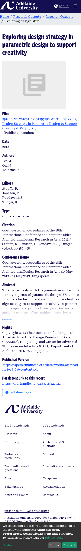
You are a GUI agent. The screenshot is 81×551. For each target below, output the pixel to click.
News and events (16, 494)
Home (4, 16)
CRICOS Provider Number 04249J (27, 521)
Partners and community (13, 456)
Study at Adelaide (17, 425)
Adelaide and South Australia (56, 444)
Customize (10, 545)
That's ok (69, 545)
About (47, 433)
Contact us (50, 494)
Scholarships (14, 486)
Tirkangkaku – (27, 510)
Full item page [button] (19, 392)
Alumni (10, 478)
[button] (56, 6)
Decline (54, 545)
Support (48, 454)
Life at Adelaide (54, 425)
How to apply (14, 442)
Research (11, 433)
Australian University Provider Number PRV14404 (38, 517)
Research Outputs (27, 16)
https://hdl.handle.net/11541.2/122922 (31, 383)
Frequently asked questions (17, 468)
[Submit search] (51, 6)
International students (58, 466)
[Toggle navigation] (75, 6)
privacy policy (55, 537)
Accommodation (54, 486)
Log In (64, 6)
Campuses (50, 478)
